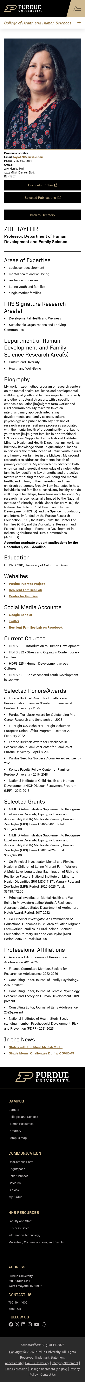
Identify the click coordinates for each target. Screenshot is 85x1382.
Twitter (14, 620)
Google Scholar (20, 614)
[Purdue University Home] (42, 1077)
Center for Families (23, 596)
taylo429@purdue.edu (28, 157)
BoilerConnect (18, 1176)
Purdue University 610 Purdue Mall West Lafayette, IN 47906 (25, 1281)
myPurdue (15, 1197)
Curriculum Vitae (40, 185)
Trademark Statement (50, 1357)
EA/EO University (37, 1363)
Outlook (13, 1190)
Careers (13, 1109)
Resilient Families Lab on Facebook (36, 627)
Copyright (15, 1351)
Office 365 (15, 1183)
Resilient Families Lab (25, 589)
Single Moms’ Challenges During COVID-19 (41, 1053)
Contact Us (48, 1374)
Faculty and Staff (19, 1221)
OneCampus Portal (21, 1161)
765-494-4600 (17, 1302)
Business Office (19, 1228)
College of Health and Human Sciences (37, 23)
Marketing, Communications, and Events (36, 1242)
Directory (14, 1130)
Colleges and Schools (23, 1116)
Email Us (14, 1308)
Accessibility (13, 1363)
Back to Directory (42, 214)
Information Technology (24, 1235)
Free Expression (16, 1368)
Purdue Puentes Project (27, 583)
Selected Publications (40, 197)
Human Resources (20, 1123)
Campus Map (17, 1137)
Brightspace (16, 1168)
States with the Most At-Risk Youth (36, 1047)
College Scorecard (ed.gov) (48, 1368)
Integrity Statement (65, 1363)
